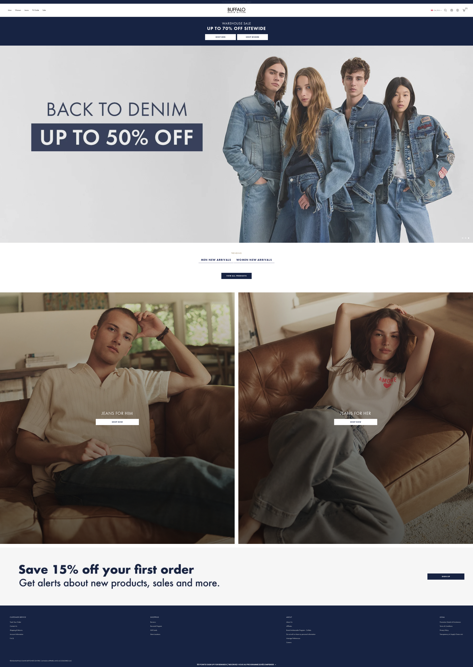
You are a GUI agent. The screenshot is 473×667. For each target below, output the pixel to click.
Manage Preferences (293, 638)
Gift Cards (153, 630)
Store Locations (155, 634)
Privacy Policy (444, 630)
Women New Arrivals (254, 260)
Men (10, 10)
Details (249, 2)
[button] (236, 664)
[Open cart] (464, 10)
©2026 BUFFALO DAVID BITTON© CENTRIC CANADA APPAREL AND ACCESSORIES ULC (41, 661)
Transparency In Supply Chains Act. (451, 634)
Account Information (16, 634)
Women (18, 10)
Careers (289, 642)
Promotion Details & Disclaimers (450, 622)
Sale (44, 10)
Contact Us (13, 626)
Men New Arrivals (216, 260)
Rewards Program (156, 626)
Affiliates (289, 626)
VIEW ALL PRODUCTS (236, 276)
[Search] (445, 10)
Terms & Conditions (446, 626)
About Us (289, 622)
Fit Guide (35, 10)
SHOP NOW (117, 422)
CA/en (437, 10)
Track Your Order (15, 622)
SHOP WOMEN (252, 37)
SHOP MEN (220, 37)
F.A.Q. (12, 638)
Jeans (27, 10)
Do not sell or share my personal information (300, 634)
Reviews (153, 622)
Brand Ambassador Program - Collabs (298, 630)
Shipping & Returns (16, 630)
